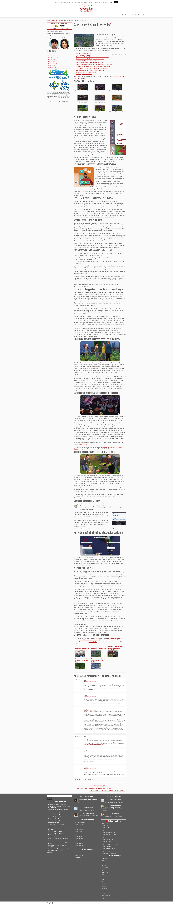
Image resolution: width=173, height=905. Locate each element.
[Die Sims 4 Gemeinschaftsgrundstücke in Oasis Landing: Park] (117, 87)
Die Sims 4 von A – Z (53, 57)
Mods (103, 879)
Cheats (103, 862)
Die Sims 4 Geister (57, 831)
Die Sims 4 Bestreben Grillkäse (58, 839)
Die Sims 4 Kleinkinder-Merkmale (115, 799)
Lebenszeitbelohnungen (79, 859)
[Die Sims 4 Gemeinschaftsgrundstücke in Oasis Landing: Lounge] (82, 87)
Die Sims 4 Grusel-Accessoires (107, 839)
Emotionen (104, 865)
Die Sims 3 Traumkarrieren (79, 829)
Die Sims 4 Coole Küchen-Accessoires (108, 837)
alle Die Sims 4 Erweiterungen (107, 823)
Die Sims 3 (135, 15)
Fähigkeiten (77, 853)
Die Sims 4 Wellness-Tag (106, 836)
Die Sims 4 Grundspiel (106, 827)
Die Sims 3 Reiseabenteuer (79, 827)
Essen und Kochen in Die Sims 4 (86, 72)
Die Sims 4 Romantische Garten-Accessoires (110, 844)
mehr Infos (108, 2)
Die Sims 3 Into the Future (79, 845)
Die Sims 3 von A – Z (53, 65)
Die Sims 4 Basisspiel (53, 54)
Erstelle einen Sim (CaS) (106, 869)
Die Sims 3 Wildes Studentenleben (81, 841)
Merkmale (76, 852)
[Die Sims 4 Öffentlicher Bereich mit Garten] (117, 108)
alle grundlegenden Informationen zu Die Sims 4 (94, 744)
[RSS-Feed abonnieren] (48, 903)
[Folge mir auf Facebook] (52, 903)
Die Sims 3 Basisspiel (53, 61)
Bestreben (103, 860)
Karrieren (103, 874)
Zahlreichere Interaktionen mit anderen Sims (90, 62)
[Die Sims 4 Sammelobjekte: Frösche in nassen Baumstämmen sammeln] (100, 108)
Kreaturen (103, 876)
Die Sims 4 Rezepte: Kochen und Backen (60, 828)
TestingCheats (104, 890)
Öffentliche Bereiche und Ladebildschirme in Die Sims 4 (93, 66)
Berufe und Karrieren (78, 860)
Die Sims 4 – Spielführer (60, 804)
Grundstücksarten (105, 872)
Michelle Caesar (52, 828)
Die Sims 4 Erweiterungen (54, 55)
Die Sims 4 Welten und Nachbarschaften (56, 834)
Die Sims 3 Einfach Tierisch (79, 834)
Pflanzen (103, 883)
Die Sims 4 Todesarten (58, 817)
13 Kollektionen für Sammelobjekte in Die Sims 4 (91, 70)
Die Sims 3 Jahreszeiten (79, 838)
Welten (103, 897)
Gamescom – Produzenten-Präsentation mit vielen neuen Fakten (115, 648)
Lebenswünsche (78, 857)
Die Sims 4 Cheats (53, 59)
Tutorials (103, 893)
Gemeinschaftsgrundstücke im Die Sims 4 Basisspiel (92, 68)
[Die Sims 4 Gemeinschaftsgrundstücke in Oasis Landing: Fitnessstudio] (100, 97)
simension (146, 15)
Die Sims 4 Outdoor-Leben (106, 829)
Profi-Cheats (104, 884)
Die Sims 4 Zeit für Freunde (106, 841)
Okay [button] (116, 2)
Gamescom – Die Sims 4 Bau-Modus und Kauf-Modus (98, 660)
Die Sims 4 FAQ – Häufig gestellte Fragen (59, 842)
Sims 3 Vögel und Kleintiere (88, 807)
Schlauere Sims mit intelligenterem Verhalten (90, 59)
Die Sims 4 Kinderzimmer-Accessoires (108, 848)
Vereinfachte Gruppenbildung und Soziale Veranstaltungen (94, 64)
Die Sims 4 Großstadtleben (106, 851)
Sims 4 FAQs (93, 642)
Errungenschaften (105, 867)
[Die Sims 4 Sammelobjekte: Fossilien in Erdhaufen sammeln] (82, 108)
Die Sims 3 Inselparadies (79, 843)
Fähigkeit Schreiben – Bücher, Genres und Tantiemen (59, 806)
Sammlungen (104, 886)
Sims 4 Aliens (56, 836)
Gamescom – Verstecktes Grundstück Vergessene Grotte (82, 660)
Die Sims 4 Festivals (58, 819)
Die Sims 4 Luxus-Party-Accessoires (108, 832)
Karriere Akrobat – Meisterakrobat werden (56, 821)
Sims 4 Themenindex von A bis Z (90, 640)
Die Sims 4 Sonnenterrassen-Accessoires (109, 834)
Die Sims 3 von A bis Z (79, 824)
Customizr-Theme (97, 903)
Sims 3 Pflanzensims (62, 826)
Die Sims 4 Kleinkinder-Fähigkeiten (115, 805)
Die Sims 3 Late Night (78, 831)
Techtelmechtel (104, 888)
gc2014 (104, 27)
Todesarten (104, 891)
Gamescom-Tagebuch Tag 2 (98, 648)
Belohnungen (104, 858)
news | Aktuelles (56, 20)
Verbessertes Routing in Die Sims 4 (87, 61)
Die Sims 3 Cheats (53, 67)
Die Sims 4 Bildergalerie (83, 53)
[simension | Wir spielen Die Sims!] (86, 6)
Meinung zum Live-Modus (84, 74)
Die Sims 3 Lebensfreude (79, 833)
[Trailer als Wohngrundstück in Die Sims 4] (117, 97)
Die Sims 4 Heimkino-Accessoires (108, 843)
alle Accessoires (77, 847)
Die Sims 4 (125, 15)
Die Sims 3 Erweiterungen (54, 63)
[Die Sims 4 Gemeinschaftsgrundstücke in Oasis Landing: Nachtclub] (100, 87)
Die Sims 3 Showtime (78, 836)
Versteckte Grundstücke (106, 895)
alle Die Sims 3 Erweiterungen (80, 822)
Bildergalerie (83, 444)
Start (48, 20)
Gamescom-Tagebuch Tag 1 (82, 648)
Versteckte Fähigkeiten (79, 855)
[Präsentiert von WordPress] (85, 902)
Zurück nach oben (122, 902)
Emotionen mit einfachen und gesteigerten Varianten (92, 57)
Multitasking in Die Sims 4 (84, 55)
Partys (103, 881)
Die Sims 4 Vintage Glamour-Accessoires (109, 853)
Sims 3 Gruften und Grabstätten (57, 846)
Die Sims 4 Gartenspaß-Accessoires (108, 850)
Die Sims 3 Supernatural (79, 840)
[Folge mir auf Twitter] (50, 903)
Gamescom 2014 (98, 27)
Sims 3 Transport (59, 824)
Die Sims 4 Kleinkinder (115, 813)
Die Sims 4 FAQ (104, 898)
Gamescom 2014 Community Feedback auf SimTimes (107, 790)
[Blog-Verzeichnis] (49, 852)
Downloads (104, 863)
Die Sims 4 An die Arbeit (106, 830)
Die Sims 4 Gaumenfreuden (106, 846)
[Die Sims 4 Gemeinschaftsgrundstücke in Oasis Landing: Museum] (82, 97)
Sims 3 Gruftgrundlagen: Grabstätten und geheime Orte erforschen (59, 849)
